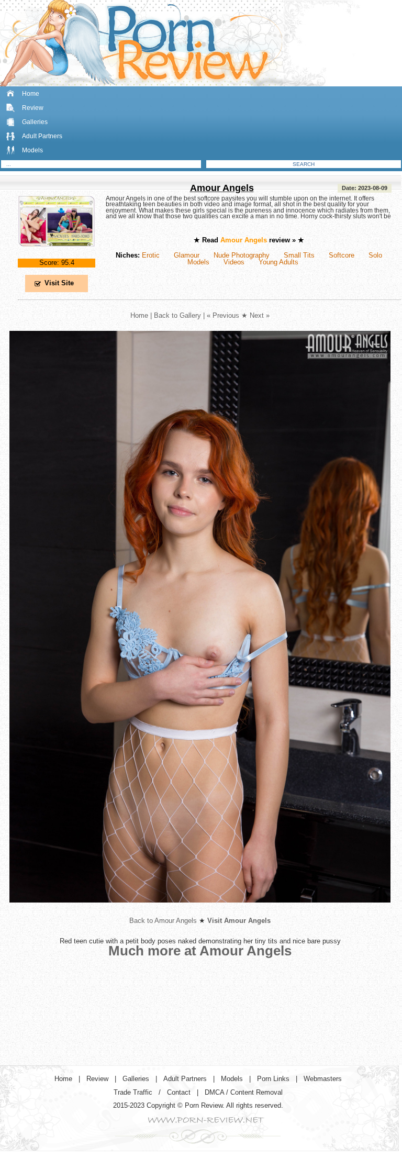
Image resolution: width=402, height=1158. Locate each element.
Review (32, 108)
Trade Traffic (133, 1092)
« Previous (223, 315)
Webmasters (323, 1079)
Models (32, 150)
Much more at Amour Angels (200, 950)
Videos (234, 262)
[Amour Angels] (56, 255)
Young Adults (278, 262)
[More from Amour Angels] (199, 911)
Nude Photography (242, 255)
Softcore (341, 255)
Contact (179, 1092)
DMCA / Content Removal (244, 1092)
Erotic (151, 255)
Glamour (186, 255)
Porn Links (273, 1079)
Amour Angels (222, 188)
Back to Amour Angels (163, 921)
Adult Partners (42, 136)
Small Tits (299, 255)
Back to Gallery (177, 315)
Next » (260, 315)
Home (30, 94)
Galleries (35, 122)
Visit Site (59, 283)
